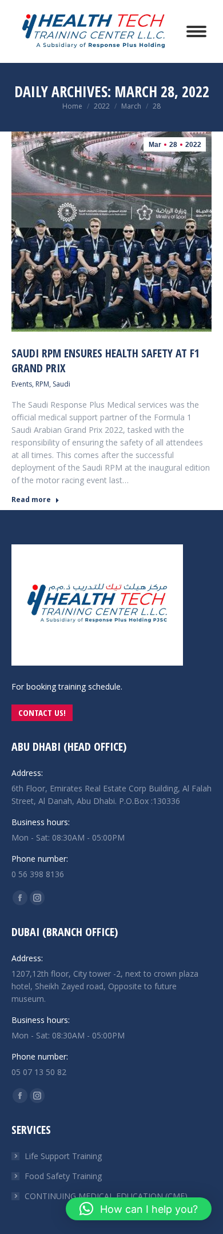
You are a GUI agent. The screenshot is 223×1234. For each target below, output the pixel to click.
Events (21, 384)
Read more (31, 499)
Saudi (61, 384)
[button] (139, 1208)
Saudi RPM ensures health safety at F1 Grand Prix (105, 360)
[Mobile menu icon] (196, 31)
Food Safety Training (63, 1176)
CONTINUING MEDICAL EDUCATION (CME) (106, 1196)
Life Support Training (63, 1156)
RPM (42, 384)
